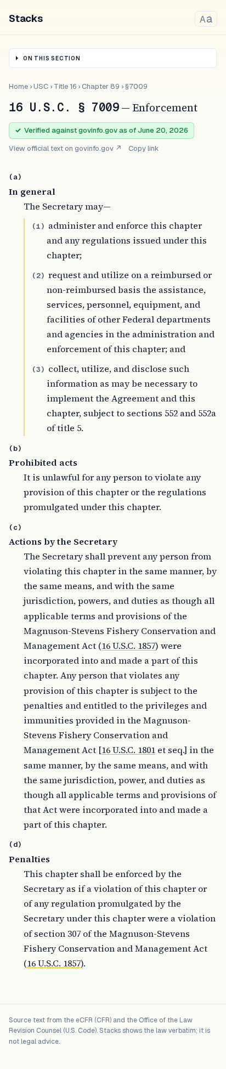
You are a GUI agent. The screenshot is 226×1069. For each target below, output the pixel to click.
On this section (52, 58)
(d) (15, 844)
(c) (15, 527)
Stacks (26, 18)
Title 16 (65, 86)
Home (18, 86)
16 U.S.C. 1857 (128, 646)
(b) (15, 448)
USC (40, 86)
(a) (15, 177)
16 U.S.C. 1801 (128, 750)
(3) (38, 369)
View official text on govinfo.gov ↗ (65, 148)
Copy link (143, 148)
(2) (38, 275)
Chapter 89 (101, 86)
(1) (38, 226)
